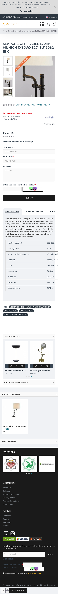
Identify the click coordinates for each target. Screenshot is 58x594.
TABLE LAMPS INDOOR (15, 314)
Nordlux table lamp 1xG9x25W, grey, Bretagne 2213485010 (16, 370)
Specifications (34, 211)
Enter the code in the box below (19, 185)
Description (12, 211)
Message (7, 166)
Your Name (8, 147)
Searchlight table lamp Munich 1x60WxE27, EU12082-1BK (15, 426)
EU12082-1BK (10, 311)
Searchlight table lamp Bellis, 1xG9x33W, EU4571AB (41, 370)
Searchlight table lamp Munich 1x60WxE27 (30, 307)
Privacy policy (26, 11)
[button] (31, 96)
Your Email (8, 157)
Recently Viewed (11, 394)
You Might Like (12, 336)
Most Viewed (9, 441)
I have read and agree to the (23, 573)
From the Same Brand (16, 382)
